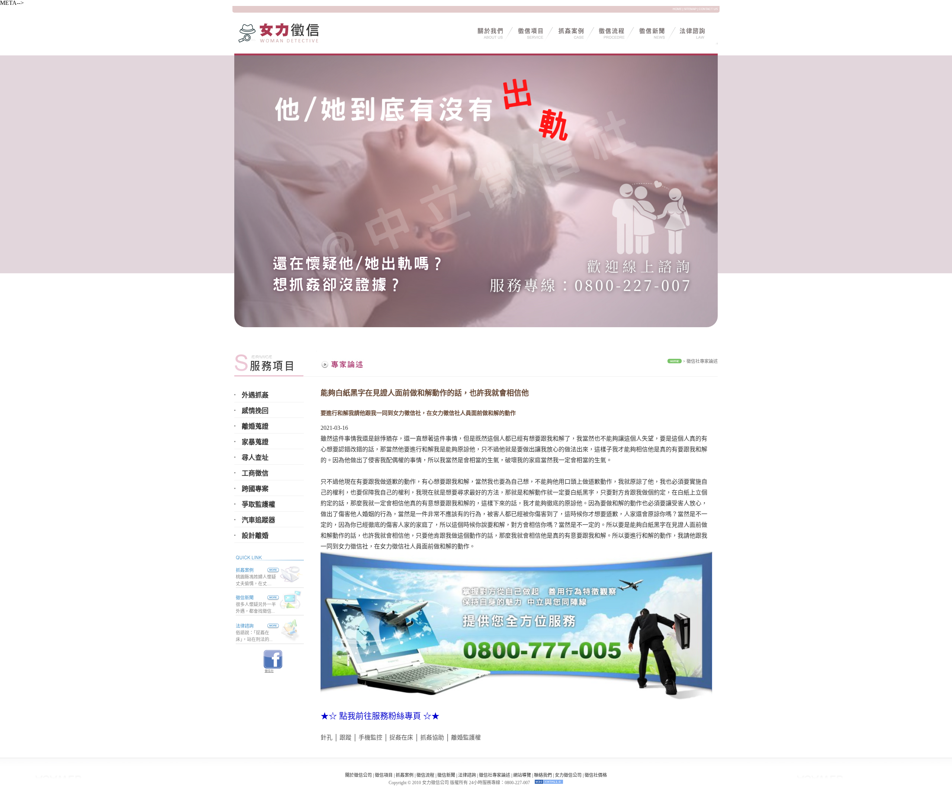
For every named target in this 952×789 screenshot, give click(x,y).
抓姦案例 (245, 570)
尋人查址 (255, 457)
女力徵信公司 (568, 775)
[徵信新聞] (266, 597)
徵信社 (269, 671)
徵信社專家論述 (702, 361)
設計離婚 (255, 536)
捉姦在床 (401, 737)
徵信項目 (384, 775)
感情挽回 (255, 411)
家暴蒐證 (255, 442)
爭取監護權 (258, 504)
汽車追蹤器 (258, 520)
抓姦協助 (432, 737)
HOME (677, 9)
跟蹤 (345, 737)
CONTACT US (708, 9)
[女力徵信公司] (288, 42)
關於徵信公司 (358, 775)
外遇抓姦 (255, 395)
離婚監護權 (466, 737)
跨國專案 (255, 489)
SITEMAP (690, 9)
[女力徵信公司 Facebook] (273, 666)
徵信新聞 (245, 597)
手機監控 (370, 737)
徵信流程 (425, 775)
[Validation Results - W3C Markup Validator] (548, 782)
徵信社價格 (596, 775)
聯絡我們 (543, 775)
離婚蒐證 (255, 426)
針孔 (326, 737)
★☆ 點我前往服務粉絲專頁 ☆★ (380, 716)
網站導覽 (522, 775)
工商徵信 (255, 473)
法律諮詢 (245, 626)
